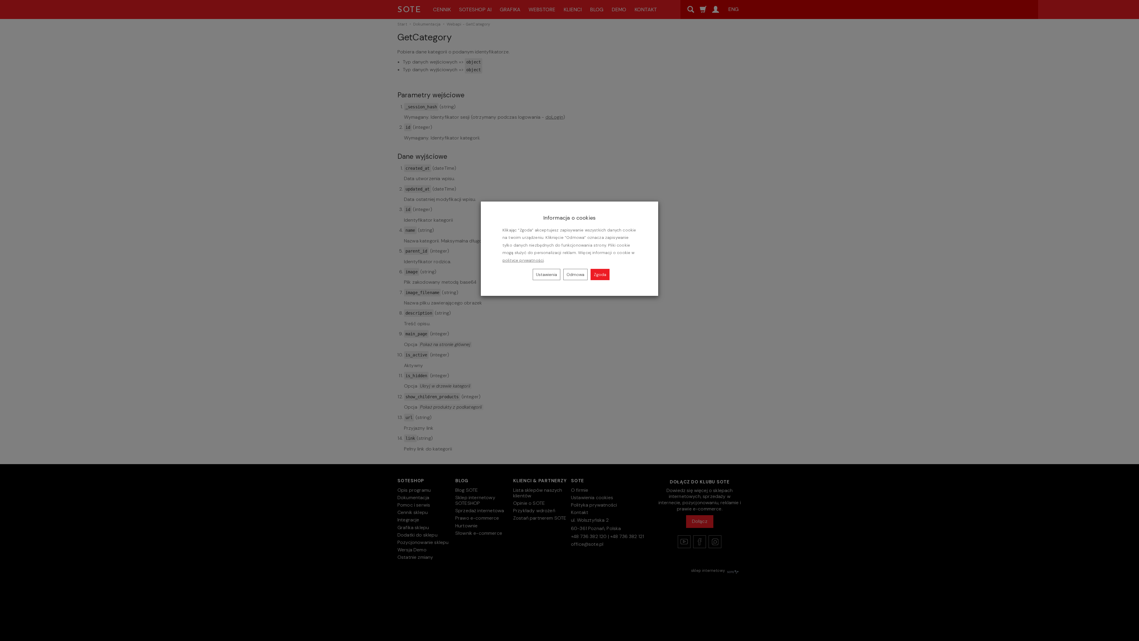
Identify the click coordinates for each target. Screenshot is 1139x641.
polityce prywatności (523, 260)
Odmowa (575, 274)
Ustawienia (546, 274)
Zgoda (600, 274)
